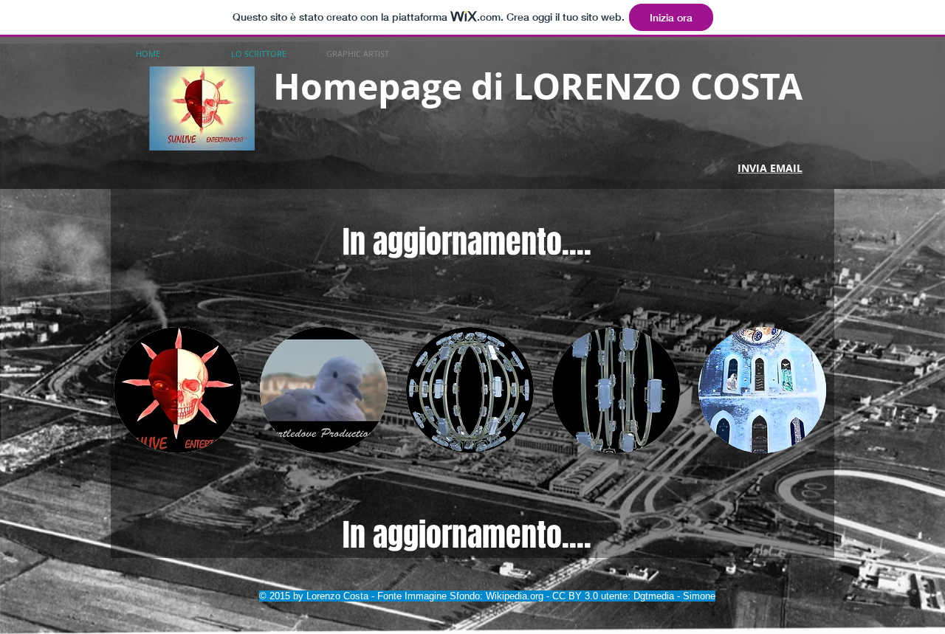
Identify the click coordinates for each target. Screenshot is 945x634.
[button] (177, 390)
